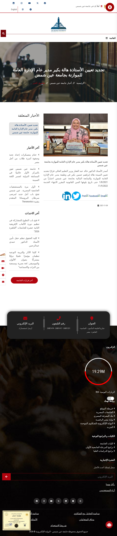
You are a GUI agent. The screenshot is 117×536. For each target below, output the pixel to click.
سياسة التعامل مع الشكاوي (87, 513)
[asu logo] (58, 23)
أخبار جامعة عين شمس (61, 83)
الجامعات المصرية (105, 412)
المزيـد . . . (109, 427)
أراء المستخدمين (107, 490)
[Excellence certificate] (17, 520)
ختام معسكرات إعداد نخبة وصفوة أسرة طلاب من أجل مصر (24, 158)
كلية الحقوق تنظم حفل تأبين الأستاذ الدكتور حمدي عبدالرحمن (24, 242)
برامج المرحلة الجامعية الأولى (100, 447)
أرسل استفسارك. (25, 328)
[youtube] (29, 3)
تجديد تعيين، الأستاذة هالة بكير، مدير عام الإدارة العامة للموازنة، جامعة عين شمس (25, 129)
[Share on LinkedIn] (66, 196)
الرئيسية (80, 83)
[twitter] (37, 3)
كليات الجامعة (107, 443)
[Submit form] (6, 476)
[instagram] (21, 3)
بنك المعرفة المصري (104, 416)
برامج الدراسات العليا (103, 451)
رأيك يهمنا (110, 484)
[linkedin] (13, 3)
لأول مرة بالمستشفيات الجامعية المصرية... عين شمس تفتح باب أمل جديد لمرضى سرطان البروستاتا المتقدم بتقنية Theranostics (24, 194)
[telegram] (31, 9)
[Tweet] (76, 196)
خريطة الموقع (107, 408)
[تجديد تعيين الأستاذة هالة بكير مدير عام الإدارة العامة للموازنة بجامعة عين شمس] (76, 134)
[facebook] (45, 3)
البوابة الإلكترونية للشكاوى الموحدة (97, 423)
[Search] (3, 33)
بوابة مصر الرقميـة (105, 419)
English (14, 9)
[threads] (23, 9)
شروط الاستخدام (58, 525)
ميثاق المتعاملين (86, 519)
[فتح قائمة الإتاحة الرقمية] (110, 7)
